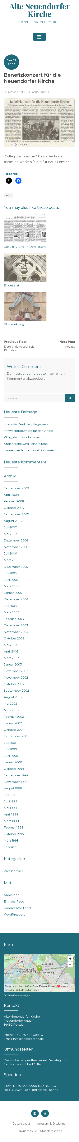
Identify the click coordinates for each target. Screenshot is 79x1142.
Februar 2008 (14, 501)
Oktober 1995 (14, 834)
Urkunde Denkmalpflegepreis (26, 424)
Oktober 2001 (14, 729)
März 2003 (11, 658)
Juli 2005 (10, 573)
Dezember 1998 (16, 782)
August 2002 (13, 697)
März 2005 (11, 586)
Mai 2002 (10, 703)
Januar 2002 (13, 723)
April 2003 (11, 651)
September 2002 (16, 690)
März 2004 (11, 612)
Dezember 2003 (16, 625)
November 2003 (16, 632)
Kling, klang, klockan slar (21, 437)
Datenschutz (21, 1123)
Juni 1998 (10, 801)
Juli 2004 (10, 606)
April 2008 (11, 495)
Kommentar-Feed (17, 908)
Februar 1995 (13, 847)
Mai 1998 (10, 808)
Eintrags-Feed (14, 901)
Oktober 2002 (14, 684)
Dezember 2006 (16, 540)
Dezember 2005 (16, 567)
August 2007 (13, 521)
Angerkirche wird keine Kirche (26, 444)
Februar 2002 (14, 716)
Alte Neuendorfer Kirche (39, 10)
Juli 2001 (10, 743)
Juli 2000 (10, 749)
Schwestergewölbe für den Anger (28, 431)
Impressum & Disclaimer (50, 1123)
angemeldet (32, 373)
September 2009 (16, 488)
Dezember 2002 (16, 671)
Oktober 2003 (14, 638)
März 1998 (11, 821)
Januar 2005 (13, 593)
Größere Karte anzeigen (17, 995)
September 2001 (16, 736)
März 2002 (11, 710)
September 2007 (16, 514)
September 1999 (16, 775)
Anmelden (11, 895)
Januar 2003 (13, 664)
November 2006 (16, 547)
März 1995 (11, 840)
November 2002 (16, 677)
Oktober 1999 (14, 769)
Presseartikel (15, 91)
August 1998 (13, 788)
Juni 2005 (11, 580)
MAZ (8, 195)
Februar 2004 (14, 619)
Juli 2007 (10, 527)
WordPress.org (14, 914)
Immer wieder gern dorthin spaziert (30, 450)
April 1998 (11, 814)
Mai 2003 (10, 645)
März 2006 (11, 560)
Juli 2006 (10, 553)
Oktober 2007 (14, 508)
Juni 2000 (11, 756)
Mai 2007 (10, 534)
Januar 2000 (13, 762)
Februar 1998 (13, 827)
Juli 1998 (10, 795)
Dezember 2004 (16, 599)
